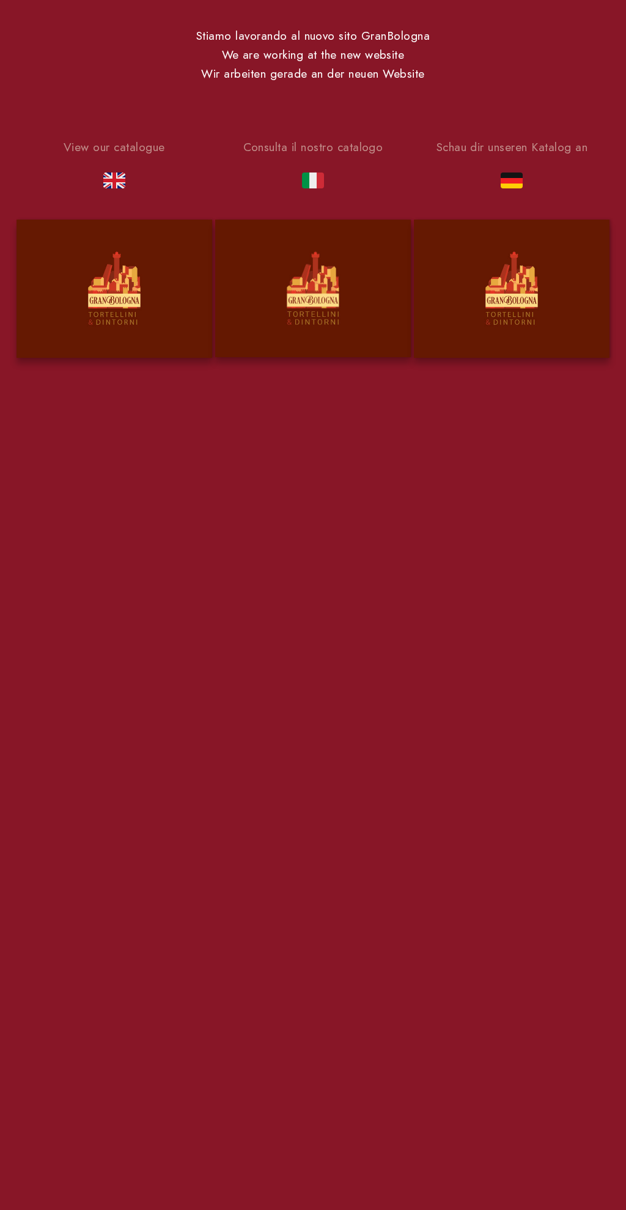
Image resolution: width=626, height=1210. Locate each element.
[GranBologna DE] (511, 291)
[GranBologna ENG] (114, 291)
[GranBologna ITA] (313, 291)
